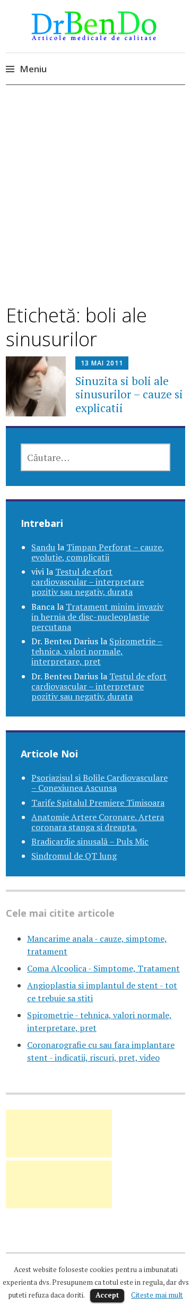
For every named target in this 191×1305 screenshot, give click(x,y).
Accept (107, 1295)
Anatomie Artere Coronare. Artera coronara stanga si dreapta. (97, 822)
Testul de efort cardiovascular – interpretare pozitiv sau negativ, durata (87, 582)
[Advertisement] (95, 204)
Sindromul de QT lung (74, 856)
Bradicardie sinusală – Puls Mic (90, 841)
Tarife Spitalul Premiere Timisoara (97, 802)
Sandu (43, 547)
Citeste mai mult (157, 1295)
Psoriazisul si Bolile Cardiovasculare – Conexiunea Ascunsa (99, 783)
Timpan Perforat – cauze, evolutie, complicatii (97, 552)
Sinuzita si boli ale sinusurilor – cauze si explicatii (129, 394)
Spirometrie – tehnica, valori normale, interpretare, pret (96, 651)
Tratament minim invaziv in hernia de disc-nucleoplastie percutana (97, 617)
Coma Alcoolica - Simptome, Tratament (103, 968)
